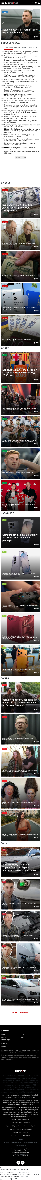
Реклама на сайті (6, 1045)
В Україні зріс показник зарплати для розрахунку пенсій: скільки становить (18, 244)
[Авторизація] (39, 3)
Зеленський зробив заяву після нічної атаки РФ (20, 31)
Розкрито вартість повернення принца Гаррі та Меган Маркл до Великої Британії (22, 67)
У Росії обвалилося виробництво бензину (20, 98)
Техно (23, 1036)
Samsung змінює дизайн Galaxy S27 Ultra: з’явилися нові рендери (20, 537)
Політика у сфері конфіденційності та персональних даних (20, 1142)
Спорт (3, 1036)
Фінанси (3, 1037)
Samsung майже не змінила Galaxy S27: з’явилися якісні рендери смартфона (18, 573)
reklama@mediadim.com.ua (20, 1154)
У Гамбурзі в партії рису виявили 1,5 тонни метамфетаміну (20, 121)
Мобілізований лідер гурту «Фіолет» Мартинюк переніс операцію (19, 95)
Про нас (3, 1046)
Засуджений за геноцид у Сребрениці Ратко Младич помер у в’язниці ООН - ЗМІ (21, 52)
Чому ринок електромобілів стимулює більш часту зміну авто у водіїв (19, 967)
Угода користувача (20, 1145)
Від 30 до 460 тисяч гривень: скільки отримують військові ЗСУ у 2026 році (18, 340)
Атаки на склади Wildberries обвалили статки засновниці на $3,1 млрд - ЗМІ (21, 140)
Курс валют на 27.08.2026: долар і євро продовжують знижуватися (17, 208)
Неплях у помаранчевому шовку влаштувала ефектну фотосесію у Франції (20, 834)
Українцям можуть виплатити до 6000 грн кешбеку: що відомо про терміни (19, 308)
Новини (3, 1034)
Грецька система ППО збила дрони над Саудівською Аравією (19, 135)
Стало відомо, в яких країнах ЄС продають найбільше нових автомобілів (20, 999)
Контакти (4, 1043)
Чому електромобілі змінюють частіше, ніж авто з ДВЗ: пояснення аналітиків (18, 935)
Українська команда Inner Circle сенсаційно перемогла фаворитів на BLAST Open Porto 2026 (20, 106)
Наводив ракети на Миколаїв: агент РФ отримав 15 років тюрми (19, 71)
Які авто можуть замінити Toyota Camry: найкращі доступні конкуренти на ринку (19, 867)
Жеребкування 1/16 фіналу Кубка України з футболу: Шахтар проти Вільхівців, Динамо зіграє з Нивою (20, 112)
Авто (22, 1034)
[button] (13, 37)
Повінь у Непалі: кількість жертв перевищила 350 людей (21, 152)
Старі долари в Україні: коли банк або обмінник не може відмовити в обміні (18, 276)
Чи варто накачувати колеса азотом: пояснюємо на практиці (19, 903)
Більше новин (20, 157)
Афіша (23, 1037)
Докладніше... (24, 1172)
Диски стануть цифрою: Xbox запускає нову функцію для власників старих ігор (19, 606)
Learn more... (24, 1176)
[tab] (8, 47)
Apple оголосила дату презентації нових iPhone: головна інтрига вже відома (18, 670)
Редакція (20, 1139)
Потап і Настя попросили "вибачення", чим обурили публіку (20, 148)
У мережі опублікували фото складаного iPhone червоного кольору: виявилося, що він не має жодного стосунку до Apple (20, 637)
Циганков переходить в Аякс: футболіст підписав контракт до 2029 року (18, 505)
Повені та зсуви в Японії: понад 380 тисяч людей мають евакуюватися (20, 117)
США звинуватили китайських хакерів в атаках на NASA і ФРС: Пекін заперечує (19, 76)
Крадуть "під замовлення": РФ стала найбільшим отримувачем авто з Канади (19, 91)
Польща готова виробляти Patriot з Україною (21, 60)
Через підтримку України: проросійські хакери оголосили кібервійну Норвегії (22, 125)
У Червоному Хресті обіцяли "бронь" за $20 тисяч (20, 82)
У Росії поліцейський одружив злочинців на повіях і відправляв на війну (20, 63)
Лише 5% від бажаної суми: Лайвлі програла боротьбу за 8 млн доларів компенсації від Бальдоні (22, 130)
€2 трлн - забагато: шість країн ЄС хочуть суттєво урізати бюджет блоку (20, 101)
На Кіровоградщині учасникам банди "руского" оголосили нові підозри (18, 86)
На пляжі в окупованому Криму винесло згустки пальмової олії (19, 144)
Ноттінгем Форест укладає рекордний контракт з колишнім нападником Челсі (18, 473)
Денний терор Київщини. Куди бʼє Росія (19, 79)
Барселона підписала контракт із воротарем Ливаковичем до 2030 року (21, 56)
